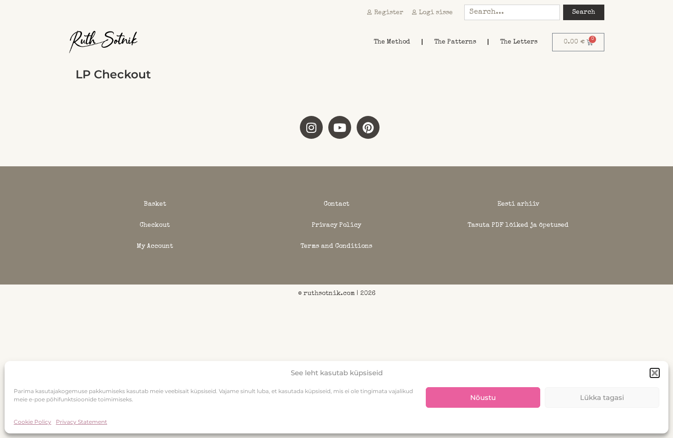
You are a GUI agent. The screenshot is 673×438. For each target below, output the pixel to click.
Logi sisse (436, 13)
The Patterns (455, 42)
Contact (336, 204)
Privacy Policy (336, 225)
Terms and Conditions (336, 246)
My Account (155, 246)
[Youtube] (339, 127)
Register (388, 13)
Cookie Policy (32, 421)
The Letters (518, 42)
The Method (392, 42)
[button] (654, 373)
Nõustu (483, 397)
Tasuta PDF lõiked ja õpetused (518, 225)
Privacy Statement (81, 421)
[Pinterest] (368, 127)
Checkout (155, 225)
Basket (155, 204)
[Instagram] (311, 127)
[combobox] (512, 12)
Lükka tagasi (602, 397)
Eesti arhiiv (518, 204)
